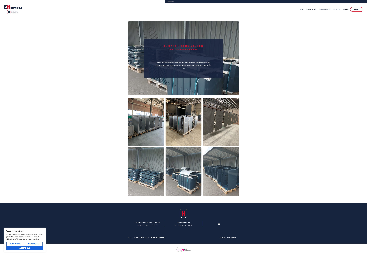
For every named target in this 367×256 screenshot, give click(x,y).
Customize (15, 244)
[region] (25, 240)
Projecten (336, 9)
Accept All (24, 248)
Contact (357, 9)
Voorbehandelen (324, 9)
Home (301, 9)
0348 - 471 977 (152, 225)
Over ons (346, 9)
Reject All (33, 244)
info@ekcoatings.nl (150, 222)
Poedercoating (311, 9)
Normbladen (171, 1)
